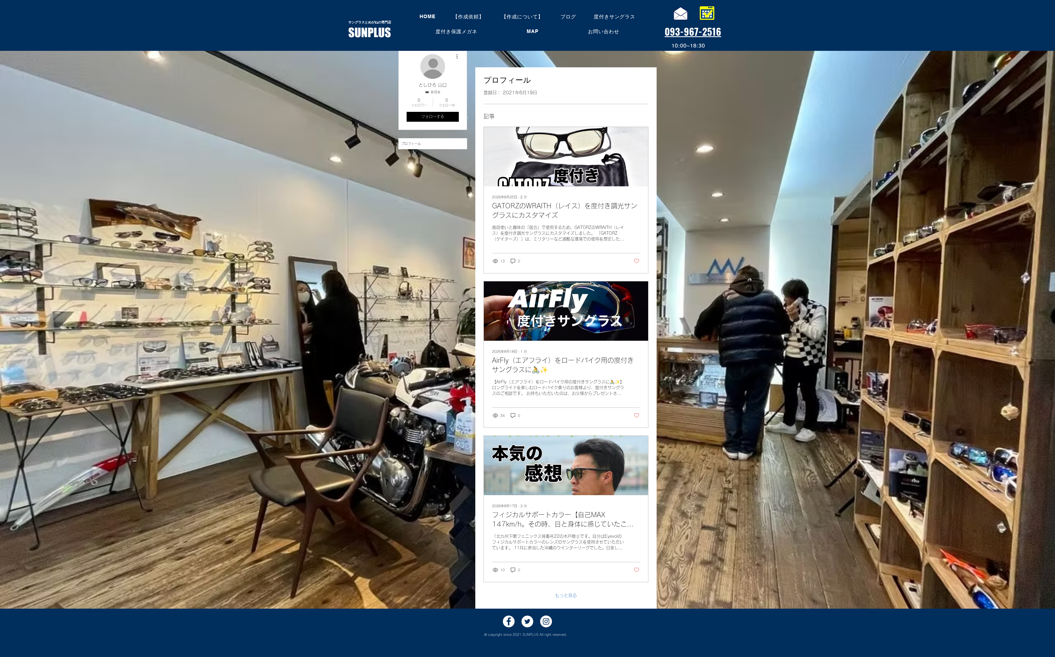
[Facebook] (509, 621)
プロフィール (411, 143)
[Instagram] (546, 621)
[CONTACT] (680, 13)
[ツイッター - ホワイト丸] (527, 621)
